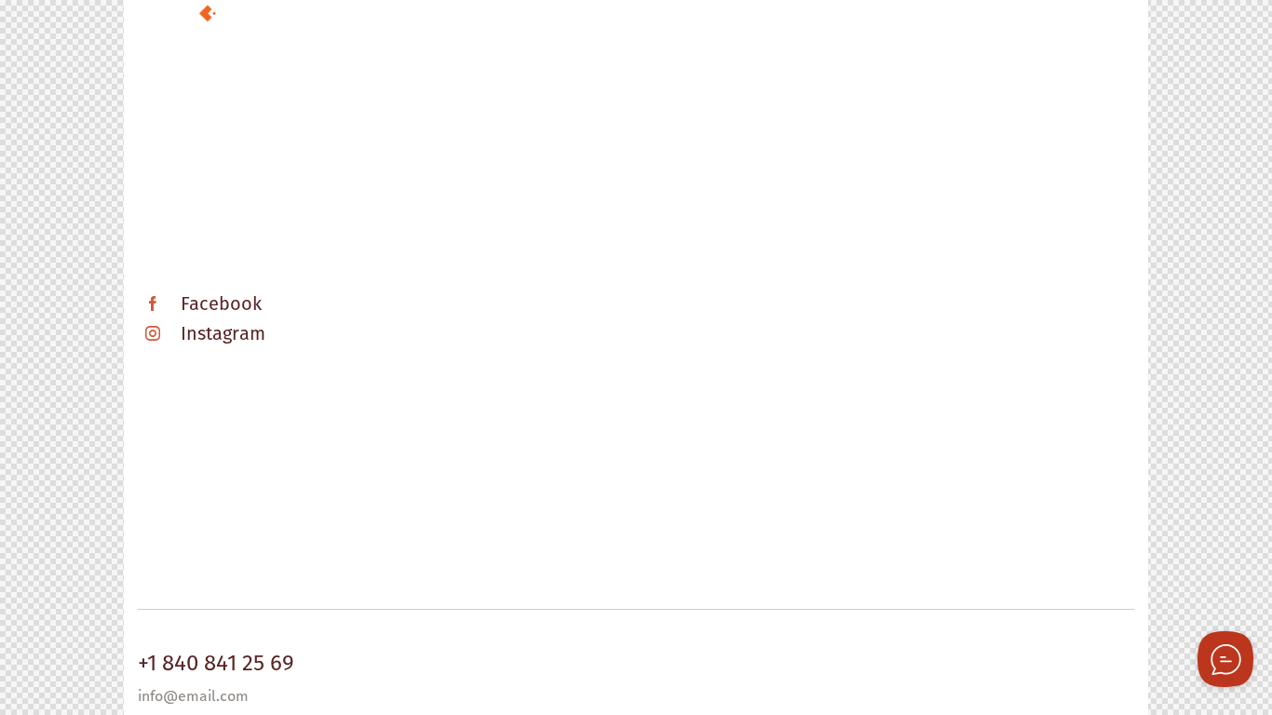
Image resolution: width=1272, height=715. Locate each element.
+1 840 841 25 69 (216, 663)
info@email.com (193, 696)
